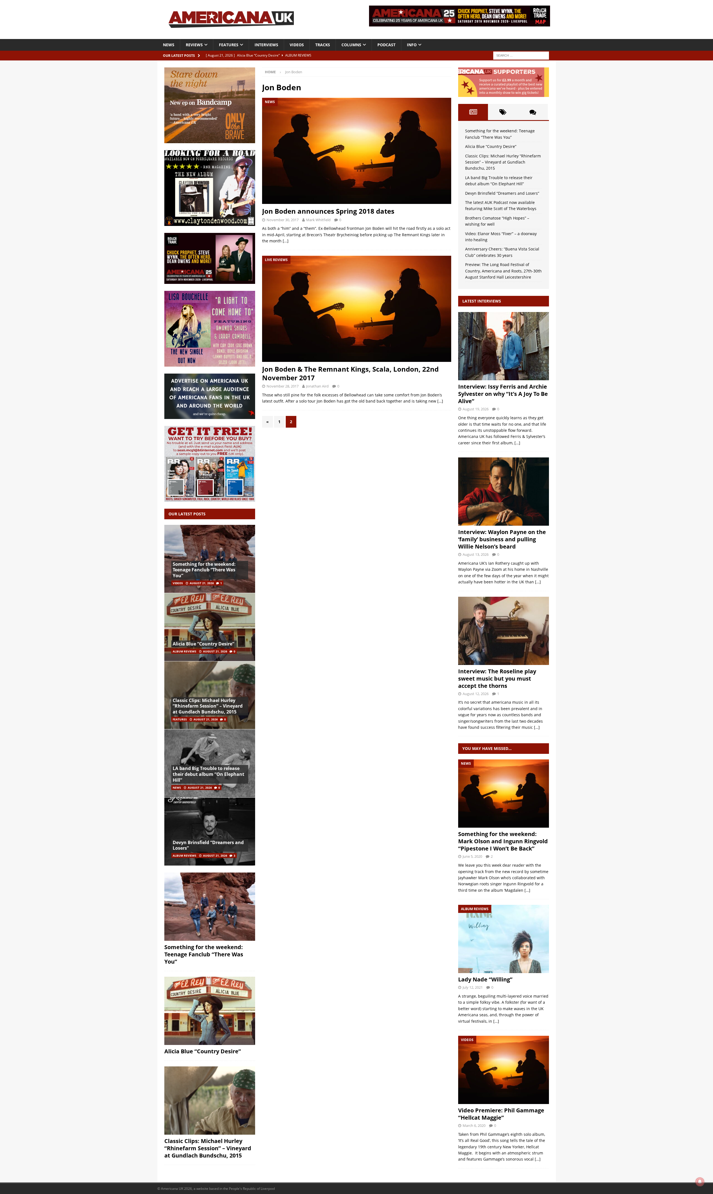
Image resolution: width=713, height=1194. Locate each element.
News (168, 44)
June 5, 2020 (472, 856)
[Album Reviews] (503, 939)
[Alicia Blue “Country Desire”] (209, 627)
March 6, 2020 (474, 1125)
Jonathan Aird (317, 386)
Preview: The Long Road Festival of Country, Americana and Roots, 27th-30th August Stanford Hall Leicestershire (503, 271)
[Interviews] (503, 346)
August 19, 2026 (476, 408)
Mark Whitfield (318, 219)
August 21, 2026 (202, 583)
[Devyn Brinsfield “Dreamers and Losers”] (209, 831)
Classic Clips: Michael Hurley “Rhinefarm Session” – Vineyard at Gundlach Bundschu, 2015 (208, 706)
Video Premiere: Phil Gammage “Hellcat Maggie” (501, 1114)
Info (412, 44)
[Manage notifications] (699, 1181)
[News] (503, 793)
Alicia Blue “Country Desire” (203, 644)
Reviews (194, 44)
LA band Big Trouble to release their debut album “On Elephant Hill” (208, 774)
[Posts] (473, 112)
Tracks (322, 44)
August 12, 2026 (476, 693)
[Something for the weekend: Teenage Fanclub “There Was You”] (209, 559)
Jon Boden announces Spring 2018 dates (328, 211)
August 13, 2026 (476, 554)
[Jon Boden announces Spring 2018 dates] (356, 151)
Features (228, 44)
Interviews (266, 44)
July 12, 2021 (473, 987)
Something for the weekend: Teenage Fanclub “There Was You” (204, 570)
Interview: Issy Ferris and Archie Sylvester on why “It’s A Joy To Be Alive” (503, 394)
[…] (286, 240)
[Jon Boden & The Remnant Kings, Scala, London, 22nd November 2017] (356, 309)
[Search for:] (521, 55)
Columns (351, 44)
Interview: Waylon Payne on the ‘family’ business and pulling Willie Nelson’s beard (502, 539)
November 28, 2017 (283, 386)
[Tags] (503, 112)
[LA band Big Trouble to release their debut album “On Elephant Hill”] (209, 763)
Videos (297, 44)
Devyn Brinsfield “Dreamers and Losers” (208, 845)
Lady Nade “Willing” (485, 979)
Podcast (386, 44)
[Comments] (533, 112)
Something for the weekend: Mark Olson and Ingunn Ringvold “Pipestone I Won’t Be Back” (503, 841)
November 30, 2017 (283, 219)
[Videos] (503, 1070)
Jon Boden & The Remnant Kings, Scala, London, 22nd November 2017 (350, 373)
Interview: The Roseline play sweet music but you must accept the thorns (497, 678)
